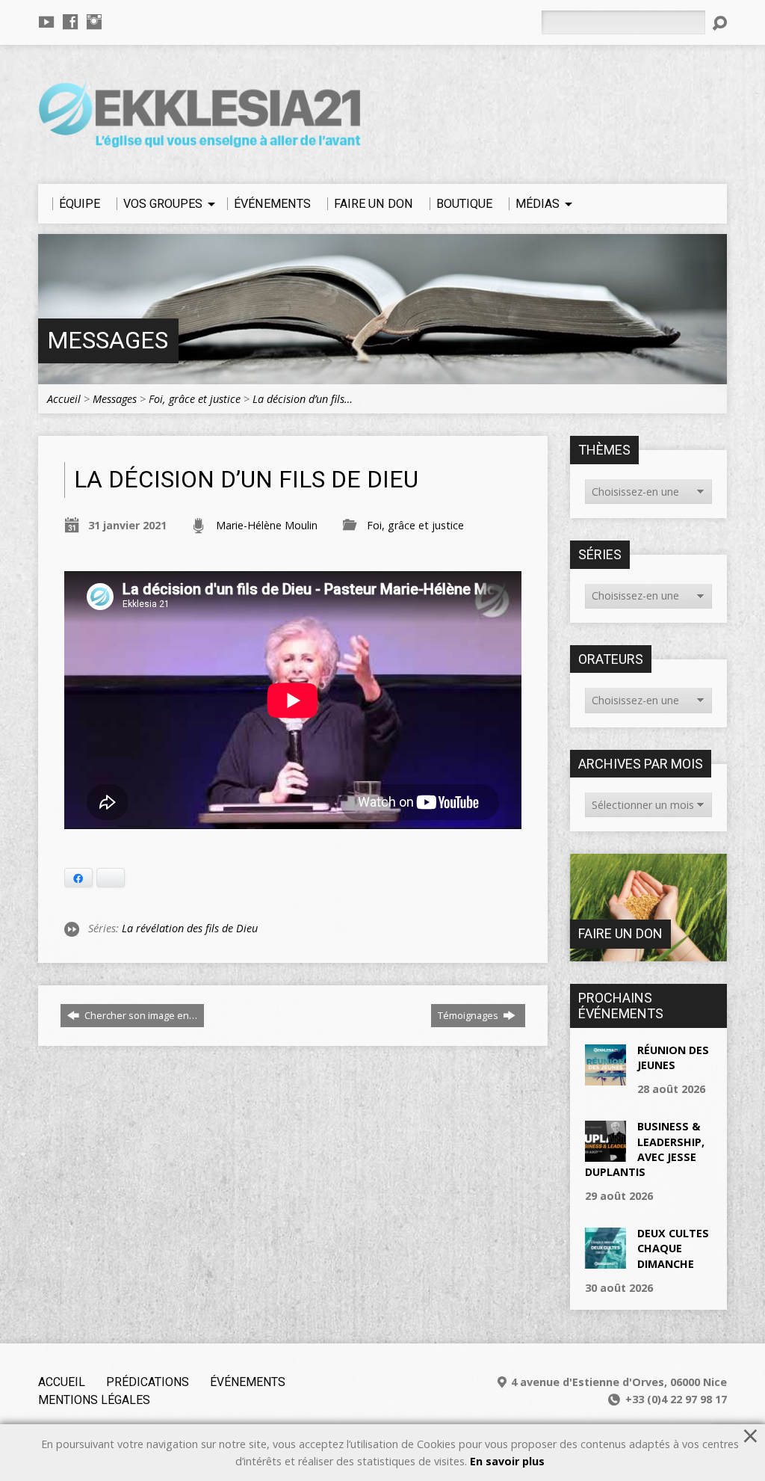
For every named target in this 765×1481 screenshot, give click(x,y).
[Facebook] (70, 21)
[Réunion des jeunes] (605, 1078)
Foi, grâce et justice (195, 399)
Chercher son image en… (139, 1015)
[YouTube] (46, 21)
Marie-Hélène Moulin (267, 525)
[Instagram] (94, 21)
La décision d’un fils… (303, 399)
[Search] (719, 23)
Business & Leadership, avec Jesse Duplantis (644, 1148)
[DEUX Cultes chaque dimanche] (605, 1261)
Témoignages (469, 1015)
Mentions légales (94, 1400)
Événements (247, 1382)
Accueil (64, 399)
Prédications (147, 1382)
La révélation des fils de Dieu (190, 928)
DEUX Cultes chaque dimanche (673, 1248)
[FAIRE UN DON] (648, 953)
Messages (107, 340)
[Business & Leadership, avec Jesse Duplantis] (605, 1154)
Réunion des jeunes (673, 1057)
